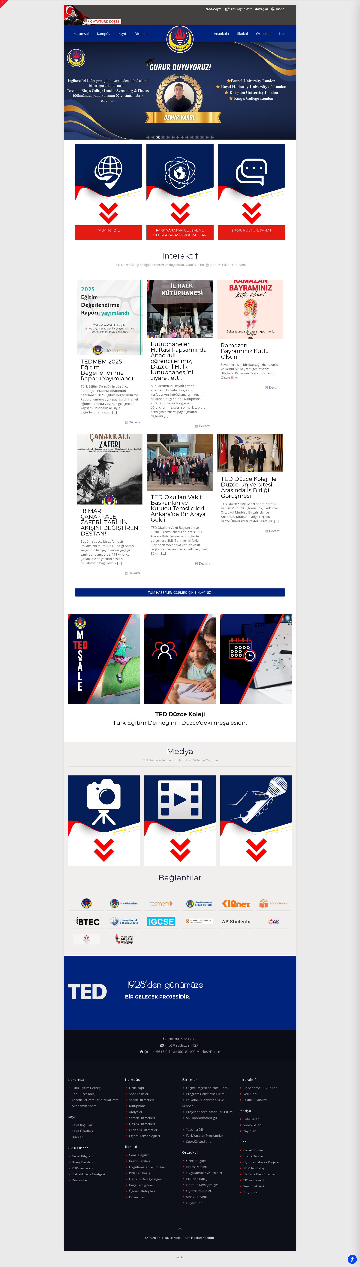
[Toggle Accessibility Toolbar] (352, 1259)
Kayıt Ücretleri (82, 1131)
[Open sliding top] (4, 4)
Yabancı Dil (194, 1129)
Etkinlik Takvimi (255, 1100)
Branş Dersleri (82, 1162)
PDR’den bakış (82, 1168)
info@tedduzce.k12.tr (182, 1045)
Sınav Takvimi (196, 1197)
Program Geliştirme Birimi (205, 1094)
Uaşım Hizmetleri (142, 1124)
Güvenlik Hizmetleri (143, 1130)
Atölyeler (135, 1112)
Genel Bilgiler (82, 1156)
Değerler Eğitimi (141, 1185)
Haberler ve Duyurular (260, 1088)
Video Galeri (252, 1125)
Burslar (77, 1137)
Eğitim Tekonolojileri (144, 1136)
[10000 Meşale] (124, 939)
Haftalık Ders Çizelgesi (88, 1174)
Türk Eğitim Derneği (86, 1088)
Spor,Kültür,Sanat (199, 1141)
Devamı (134, 422)
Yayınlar (249, 1131)
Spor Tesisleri (139, 1094)
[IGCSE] (161, 921)
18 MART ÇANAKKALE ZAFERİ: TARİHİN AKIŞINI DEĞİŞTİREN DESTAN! (109, 522)
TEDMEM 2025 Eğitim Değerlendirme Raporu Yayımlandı (107, 370)
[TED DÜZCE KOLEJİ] (180, 39)
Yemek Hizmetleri (142, 1118)
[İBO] (124, 921)
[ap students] (236, 921)
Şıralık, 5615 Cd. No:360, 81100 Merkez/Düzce (182, 1051)
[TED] (86, 903)
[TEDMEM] (161, 903)
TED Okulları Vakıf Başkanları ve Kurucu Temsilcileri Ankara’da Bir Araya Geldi (178, 508)
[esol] (199, 921)
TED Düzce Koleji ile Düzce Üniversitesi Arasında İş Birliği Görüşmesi (249, 487)
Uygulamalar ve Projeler (147, 1167)
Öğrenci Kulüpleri (142, 1191)
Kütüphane (137, 1106)
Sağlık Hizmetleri (141, 1100)
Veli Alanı (250, 1094)
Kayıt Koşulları (82, 1125)
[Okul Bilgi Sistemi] (273, 921)
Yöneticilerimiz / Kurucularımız (95, 1100)
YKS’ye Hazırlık (254, 1180)
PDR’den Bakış (139, 1173)
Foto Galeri (251, 1119)
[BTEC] (86, 921)
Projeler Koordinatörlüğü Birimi (209, 1112)
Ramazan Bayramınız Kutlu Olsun (245, 351)
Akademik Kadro (84, 1106)
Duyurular (79, 1180)
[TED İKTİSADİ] (199, 903)
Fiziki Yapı (136, 1088)
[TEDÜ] (124, 903)
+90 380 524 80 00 (182, 1039)
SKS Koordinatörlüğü (201, 1118)
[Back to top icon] (180, 1229)
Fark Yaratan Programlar (204, 1135)
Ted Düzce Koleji (84, 1094)
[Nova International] (86, 939)
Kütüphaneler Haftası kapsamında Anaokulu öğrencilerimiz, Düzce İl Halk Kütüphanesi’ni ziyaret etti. (179, 361)
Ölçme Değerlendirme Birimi (207, 1088)
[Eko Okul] (273, 903)
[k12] (236, 903)
